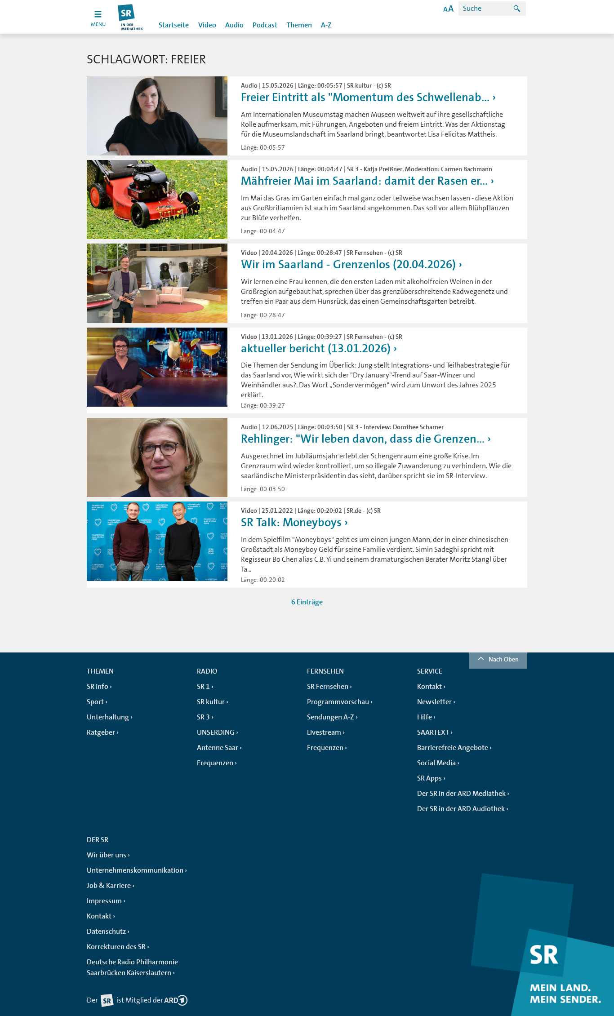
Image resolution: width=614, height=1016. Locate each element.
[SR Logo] (130, 17)
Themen (299, 25)
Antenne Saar (217, 747)
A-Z (326, 25)
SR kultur (211, 701)
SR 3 (203, 717)
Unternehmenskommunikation (135, 870)
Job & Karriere (109, 885)
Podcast (265, 25)
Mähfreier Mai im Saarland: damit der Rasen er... (364, 180)
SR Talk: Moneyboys (291, 522)
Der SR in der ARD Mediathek (461, 793)
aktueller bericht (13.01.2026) (316, 348)
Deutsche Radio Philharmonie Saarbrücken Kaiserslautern (132, 967)
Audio (234, 25)
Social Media (436, 763)
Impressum (104, 900)
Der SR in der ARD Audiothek (461, 808)
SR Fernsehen (327, 686)
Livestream (324, 732)
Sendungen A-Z (330, 717)
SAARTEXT (433, 732)
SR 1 (203, 686)
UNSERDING (216, 732)
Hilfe (424, 717)
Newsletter (434, 701)
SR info (97, 686)
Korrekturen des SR (116, 946)
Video (207, 25)
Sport (95, 701)
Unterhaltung (108, 717)
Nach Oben (504, 659)
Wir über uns (106, 855)
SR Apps (429, 778)
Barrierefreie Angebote (452, 747)
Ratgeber (101, 732)
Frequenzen (215, 763)
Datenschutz (106, 931)
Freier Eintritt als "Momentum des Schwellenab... (365, 97)
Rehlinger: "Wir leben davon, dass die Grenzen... (363, 438)
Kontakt (429, 686)
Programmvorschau (338, 701)
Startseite (174, 25)
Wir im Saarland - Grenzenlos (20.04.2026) (348, 264)
